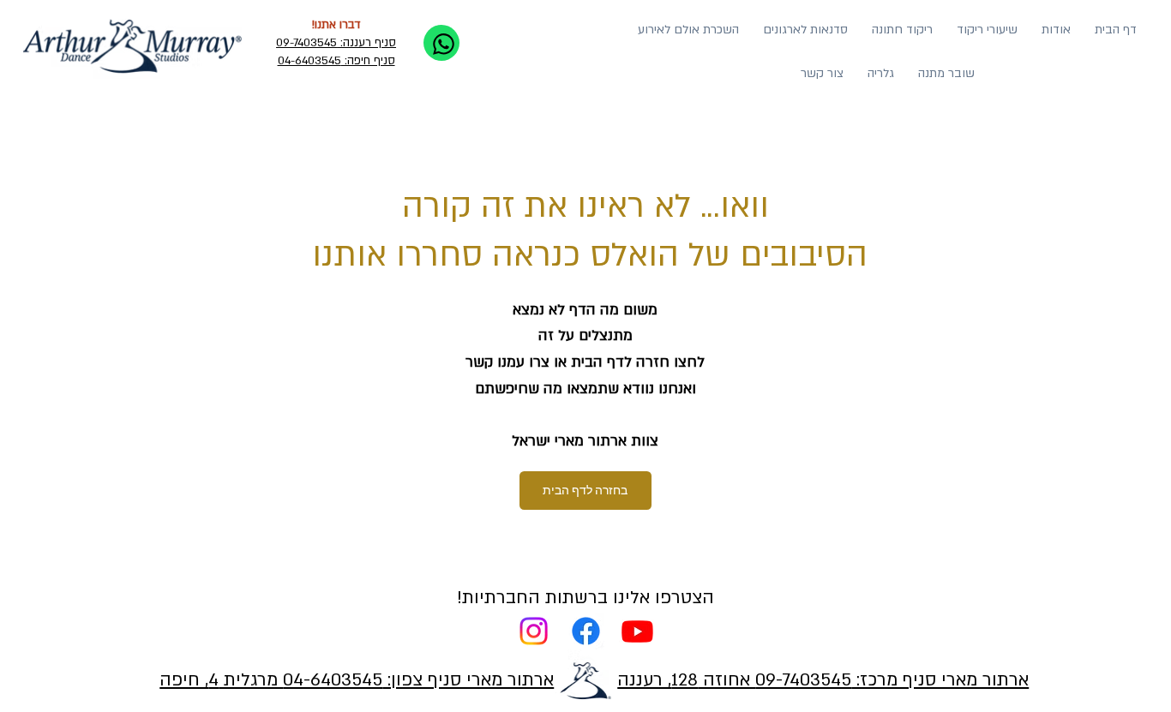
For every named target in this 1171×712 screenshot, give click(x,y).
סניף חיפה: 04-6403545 (336, 61)
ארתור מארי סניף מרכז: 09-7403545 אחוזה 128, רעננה (823, 679)
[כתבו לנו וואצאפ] (441, 43)
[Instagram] (533, 631)
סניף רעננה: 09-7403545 (336, 43)
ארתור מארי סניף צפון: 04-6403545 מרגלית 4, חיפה (356, 679)
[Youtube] (637, 631)
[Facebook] (585, 631)
